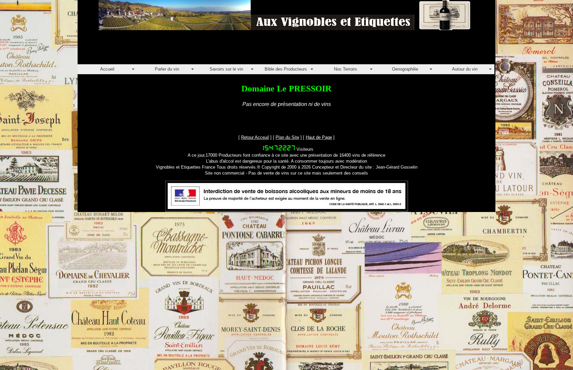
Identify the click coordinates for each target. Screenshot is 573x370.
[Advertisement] (198, 49)
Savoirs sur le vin (226, 69)
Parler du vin (167, 69)
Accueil (107, 69)
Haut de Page (319, 137)
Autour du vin (465, 69)
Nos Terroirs (345, 69)
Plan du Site (287, 137)
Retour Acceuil (255, 137)
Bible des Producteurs (286, 69)
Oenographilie (405, 69)
